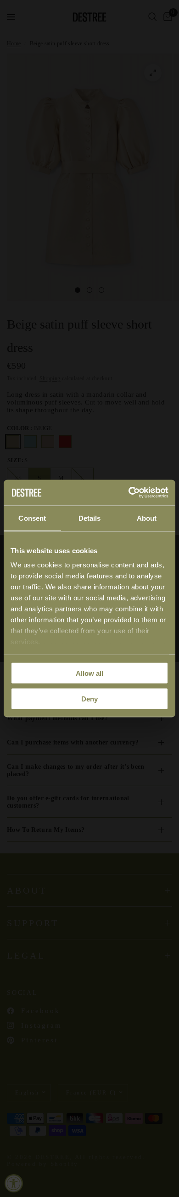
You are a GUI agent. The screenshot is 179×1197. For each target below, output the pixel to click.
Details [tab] (89, 518)
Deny (89, 699)
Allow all (89, 673)
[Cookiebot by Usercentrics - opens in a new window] (128, 493)
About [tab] (147, 518)
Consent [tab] (32, 518)
